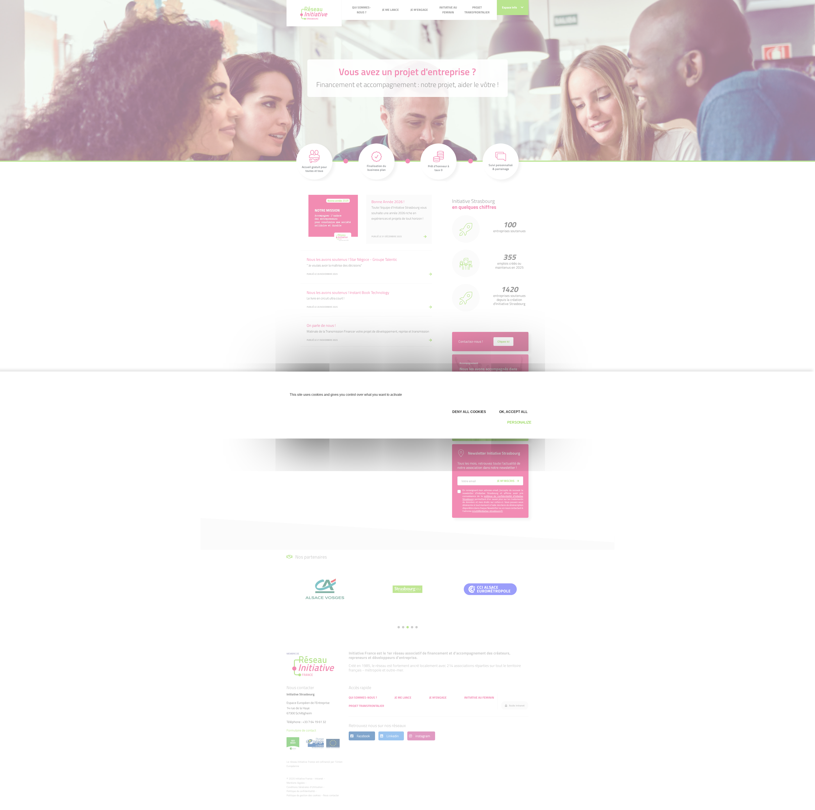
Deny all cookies (468, 412)
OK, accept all (513, 412)
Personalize (519, 422)
